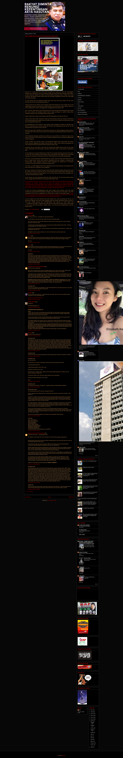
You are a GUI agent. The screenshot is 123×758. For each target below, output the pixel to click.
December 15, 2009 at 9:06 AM (34, 464)
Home (49, 497)
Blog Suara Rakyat (82, 188)
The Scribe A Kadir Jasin (84, 266)
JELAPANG (81, 271)
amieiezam (30, 215)
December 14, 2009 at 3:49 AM (34, 242)
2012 (92, 715)
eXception (30, 292)
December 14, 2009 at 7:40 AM (34, 264)
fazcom (29, 235)
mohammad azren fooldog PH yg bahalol (36, 266)
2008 (92, 747)
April (92, 739)
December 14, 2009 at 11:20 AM (34, 330)
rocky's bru (81, 136)
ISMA (79, 91)
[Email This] (44, 209)
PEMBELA (80, 93)
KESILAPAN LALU (82, 198)
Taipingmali (81, 242)
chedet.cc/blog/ (82, 534)
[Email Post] (42, 209)
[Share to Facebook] (48, 209)
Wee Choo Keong (82, 280)
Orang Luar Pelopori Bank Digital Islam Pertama (87, 268)
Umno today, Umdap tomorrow (89, 208)
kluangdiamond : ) (82, 197)
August (92, 732)
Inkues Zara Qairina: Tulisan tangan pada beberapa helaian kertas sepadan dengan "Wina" (89, 545)
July (91, 734)
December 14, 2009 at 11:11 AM (34, 299)
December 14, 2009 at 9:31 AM (34, 283)
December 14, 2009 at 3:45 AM (34, 233)
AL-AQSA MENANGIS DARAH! (84, 526)
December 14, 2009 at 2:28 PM (34, 381)
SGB (78, 104)
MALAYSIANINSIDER (82, 112)
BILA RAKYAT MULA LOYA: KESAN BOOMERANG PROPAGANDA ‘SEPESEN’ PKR (89, 145)
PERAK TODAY (81, 101)
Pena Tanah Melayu (83, 161)
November (92, 725)
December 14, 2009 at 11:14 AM (34, 307)
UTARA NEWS (80, 106)
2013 (92, 713)
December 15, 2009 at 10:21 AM (34, 482)
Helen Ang (81, 207)
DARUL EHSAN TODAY (84, 152)
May (91, 737)
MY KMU (79, 108)
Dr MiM (80, 170)
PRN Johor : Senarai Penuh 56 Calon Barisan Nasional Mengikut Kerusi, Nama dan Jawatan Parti (90, 172)
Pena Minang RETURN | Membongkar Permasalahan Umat (86, 143)
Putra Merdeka (82, 249)
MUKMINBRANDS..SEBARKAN (84, 95)
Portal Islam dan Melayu (84, 215)
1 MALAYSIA (81, 575)
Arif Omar (30, 332)
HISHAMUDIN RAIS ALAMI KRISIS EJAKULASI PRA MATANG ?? (90, 493)
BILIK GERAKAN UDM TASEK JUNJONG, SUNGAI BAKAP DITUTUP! (89, 260)
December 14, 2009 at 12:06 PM (34, 335)
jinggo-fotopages (82, 447)
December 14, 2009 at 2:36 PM (34, 387)
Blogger (63, 755)
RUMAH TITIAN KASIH (82, 114)
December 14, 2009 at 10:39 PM (34, 415)
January (92, 744)
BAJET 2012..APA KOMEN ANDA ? (90, 461)
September (92, 729)
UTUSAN (79, 97)
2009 (92, 720)
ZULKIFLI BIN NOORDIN (84, 525)
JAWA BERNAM (82, 258)
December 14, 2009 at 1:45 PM (34, 350)
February (92, 743)
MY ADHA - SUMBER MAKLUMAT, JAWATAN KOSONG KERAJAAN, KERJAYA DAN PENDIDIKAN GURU (86, 542)
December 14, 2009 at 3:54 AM (34, 251)
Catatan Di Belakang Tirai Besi (84, 530)
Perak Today (81, 236)
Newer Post (27, 497)
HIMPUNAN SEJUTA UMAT (88, 467)
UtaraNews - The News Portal (84, 558)
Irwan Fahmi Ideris (83, 201)
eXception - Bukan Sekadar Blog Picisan (35, 297)
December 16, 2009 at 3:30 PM (34, 489)
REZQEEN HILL (82, 230)
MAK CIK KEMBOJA (88, 272)
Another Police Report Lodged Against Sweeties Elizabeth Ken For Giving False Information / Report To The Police (87, 347)
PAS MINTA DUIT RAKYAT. (88, 508)
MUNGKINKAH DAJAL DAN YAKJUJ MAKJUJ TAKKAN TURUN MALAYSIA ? (90, 487)
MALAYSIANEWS (81, 110)
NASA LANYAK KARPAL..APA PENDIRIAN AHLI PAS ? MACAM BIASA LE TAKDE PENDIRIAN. (89, 503)
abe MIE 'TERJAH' (31, 301)
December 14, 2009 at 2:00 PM (34, 356)
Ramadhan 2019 (87, 568)
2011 (92, 717)
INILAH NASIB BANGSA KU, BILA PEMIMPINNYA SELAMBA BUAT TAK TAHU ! (90, 515)
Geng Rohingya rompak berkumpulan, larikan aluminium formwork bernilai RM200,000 (89, 163)
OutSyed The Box (82, 122)
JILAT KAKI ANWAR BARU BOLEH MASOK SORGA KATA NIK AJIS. (90, 480)
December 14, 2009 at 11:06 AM (34, 290)
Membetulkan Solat (87, 180)
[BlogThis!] (45, 209)
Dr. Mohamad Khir (83, 529)
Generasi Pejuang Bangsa (84, 351)
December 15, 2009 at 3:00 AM (34, 430)
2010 (92, 719)
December (92, 722)
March (92, 741)
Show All (96, 455)
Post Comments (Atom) (52, 500)
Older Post (71, 497)
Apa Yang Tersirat (82, 221)
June (91, 736)
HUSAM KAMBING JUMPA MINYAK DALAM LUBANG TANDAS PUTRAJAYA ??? (90, 474)
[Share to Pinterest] (49, 209)
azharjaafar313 (82, 179)
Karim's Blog (81, 360)
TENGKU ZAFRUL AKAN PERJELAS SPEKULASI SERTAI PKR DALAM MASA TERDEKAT (86, 244)
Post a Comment (30, 491)
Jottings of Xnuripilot (83, 552)
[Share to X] (46, 209)
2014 (92, 711)
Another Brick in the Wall (84, 127)
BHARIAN (80, 99)
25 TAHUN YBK (81, 89)
